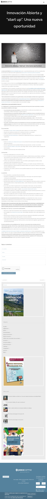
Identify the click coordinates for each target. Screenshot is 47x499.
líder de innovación (7, 344)
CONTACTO (6, 476)
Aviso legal (15, 479)
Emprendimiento (7, 332)
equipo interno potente (14, 130)
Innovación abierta (7, 342)
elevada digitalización (19, 181)
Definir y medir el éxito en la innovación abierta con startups (20, 408)
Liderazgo (5, 346)
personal (5, 350)
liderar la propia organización (27, 114)
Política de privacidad (23, 479)
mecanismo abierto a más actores (13, 146)
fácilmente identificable (13, 135)
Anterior (4, 280)
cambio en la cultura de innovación (15, 141)
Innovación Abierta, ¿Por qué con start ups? (16, 402)
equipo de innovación (8, 334)
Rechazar (30, 496)
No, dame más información (17, 497)
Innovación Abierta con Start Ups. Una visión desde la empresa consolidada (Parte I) (24, 396)
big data (5, 326)
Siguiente (42, 280)
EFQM (5, 330)
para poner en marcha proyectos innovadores (31, 72)
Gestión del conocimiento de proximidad (12, 338)
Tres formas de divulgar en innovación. (15, 419)
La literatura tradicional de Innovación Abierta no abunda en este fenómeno (16, 231)
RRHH (5, 352)
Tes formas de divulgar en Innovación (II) (16, 413)
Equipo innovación (7, 336)
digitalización (6, 328)
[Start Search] (42, 285)
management (6, 348)
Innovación (6, 340)
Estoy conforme (31, 494)
